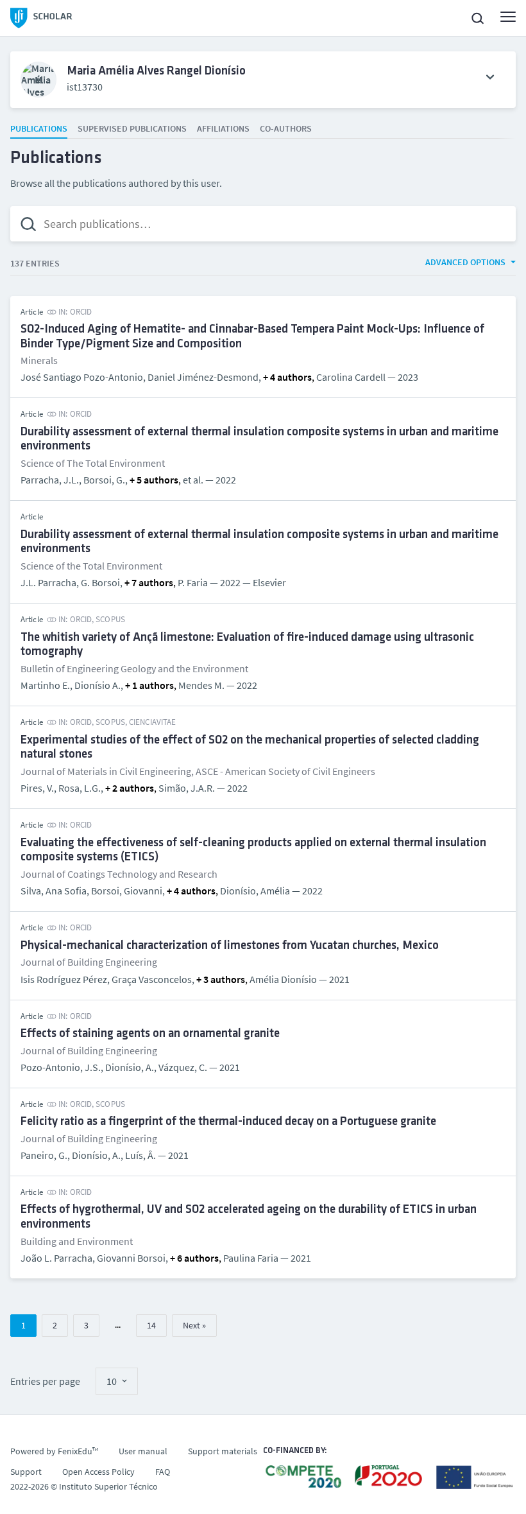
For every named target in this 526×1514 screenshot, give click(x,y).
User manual (143, 1451)
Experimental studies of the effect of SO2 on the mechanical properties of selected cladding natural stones (250, 748)
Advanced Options (465, 262)
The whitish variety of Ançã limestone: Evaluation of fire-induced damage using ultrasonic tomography (247, 645)
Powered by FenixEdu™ (54, 1451)
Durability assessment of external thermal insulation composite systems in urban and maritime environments (259, 439)
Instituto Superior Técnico (108, 1486)
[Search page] (477, 18)
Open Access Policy (98, 1471)
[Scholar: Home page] (41, 18)
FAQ (162, 1471)
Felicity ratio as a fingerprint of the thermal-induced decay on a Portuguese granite (228, 1122)
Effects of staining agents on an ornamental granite (150, 1034)
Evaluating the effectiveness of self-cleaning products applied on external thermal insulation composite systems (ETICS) (253, 850)
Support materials (222, 1451)
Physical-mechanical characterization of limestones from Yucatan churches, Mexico (230, 946)
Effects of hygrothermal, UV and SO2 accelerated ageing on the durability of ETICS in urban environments (249, 1217)
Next (191, 1325)
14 (151, 1325)
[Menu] (508, 16)
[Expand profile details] (490, 77)
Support (26, 1471)
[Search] (28, 224)
